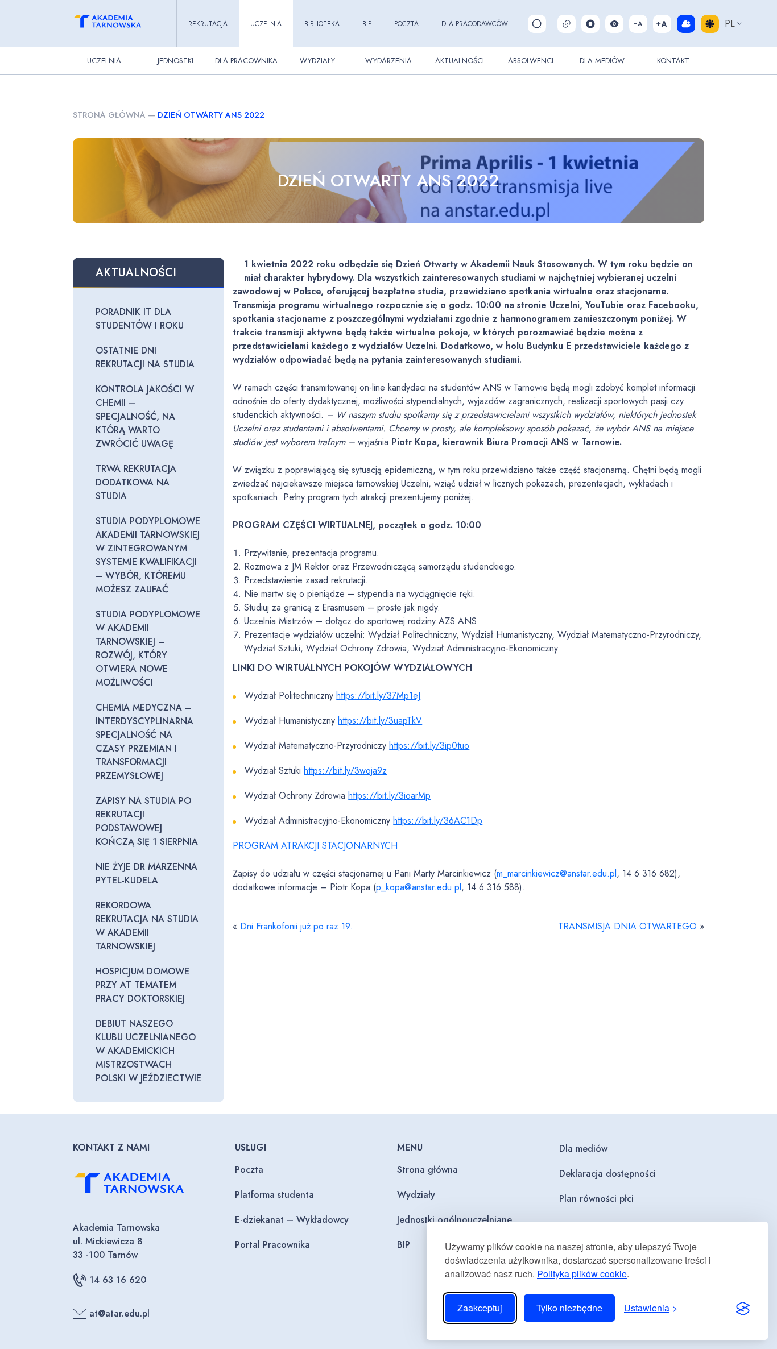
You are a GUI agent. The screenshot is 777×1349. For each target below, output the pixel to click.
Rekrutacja (208, 24)
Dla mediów (583, 1148)
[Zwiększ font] (662, 24)
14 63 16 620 (117, 1279)
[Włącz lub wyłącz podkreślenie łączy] (566, 24)
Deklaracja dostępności (607, 1173)
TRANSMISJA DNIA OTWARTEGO (627, 926)
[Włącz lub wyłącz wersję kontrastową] (614, 24)
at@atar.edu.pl (119, 1313)
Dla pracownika (246, 60)
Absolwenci (530, 60)
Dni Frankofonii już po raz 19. (296, 926)
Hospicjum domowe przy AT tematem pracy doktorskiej (142, 985)
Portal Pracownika (272, 1244)
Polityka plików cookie (582, 1273)
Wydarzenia (388, 60)
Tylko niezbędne (569, 1307)
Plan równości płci (596, 1198)
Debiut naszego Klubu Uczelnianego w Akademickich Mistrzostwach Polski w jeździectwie (148, 1051)
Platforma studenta (274, 1194)
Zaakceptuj (479, 1307)
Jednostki (175, 60)
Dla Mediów (602, 60)
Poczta (406, 24)
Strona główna (109, 115)
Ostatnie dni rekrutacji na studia (145, 357)
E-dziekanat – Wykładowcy (292, 1219)
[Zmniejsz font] (638, 24)
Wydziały (317, 60)
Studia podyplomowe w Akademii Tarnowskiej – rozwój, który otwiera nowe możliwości (148, 648)
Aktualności (459, 60)
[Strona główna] (118, 23)
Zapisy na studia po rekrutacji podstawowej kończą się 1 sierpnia (147, 821)
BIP (366, 24)
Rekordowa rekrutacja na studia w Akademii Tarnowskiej (147, 926)
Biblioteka (322, 24)
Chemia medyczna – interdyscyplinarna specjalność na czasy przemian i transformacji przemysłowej (144, 741)
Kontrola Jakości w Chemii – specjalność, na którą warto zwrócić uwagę (145, 416)
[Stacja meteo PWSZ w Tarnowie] (686, 24)
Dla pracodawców (474, 24)
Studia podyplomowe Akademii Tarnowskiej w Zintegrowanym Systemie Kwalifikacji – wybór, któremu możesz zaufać (148, 555)
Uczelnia (266, 24)
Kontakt (673, 60)
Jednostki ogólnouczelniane (454, 1219)
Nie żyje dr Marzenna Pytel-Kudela (146, 873)
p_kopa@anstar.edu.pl (418, 887)
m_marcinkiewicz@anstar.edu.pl (557, 873)
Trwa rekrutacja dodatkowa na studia (136, 482)
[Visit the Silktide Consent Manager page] (743, 1308)
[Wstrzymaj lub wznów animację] (590, 24)
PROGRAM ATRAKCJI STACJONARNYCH (315, 845)
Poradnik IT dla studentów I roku (140, 318)
